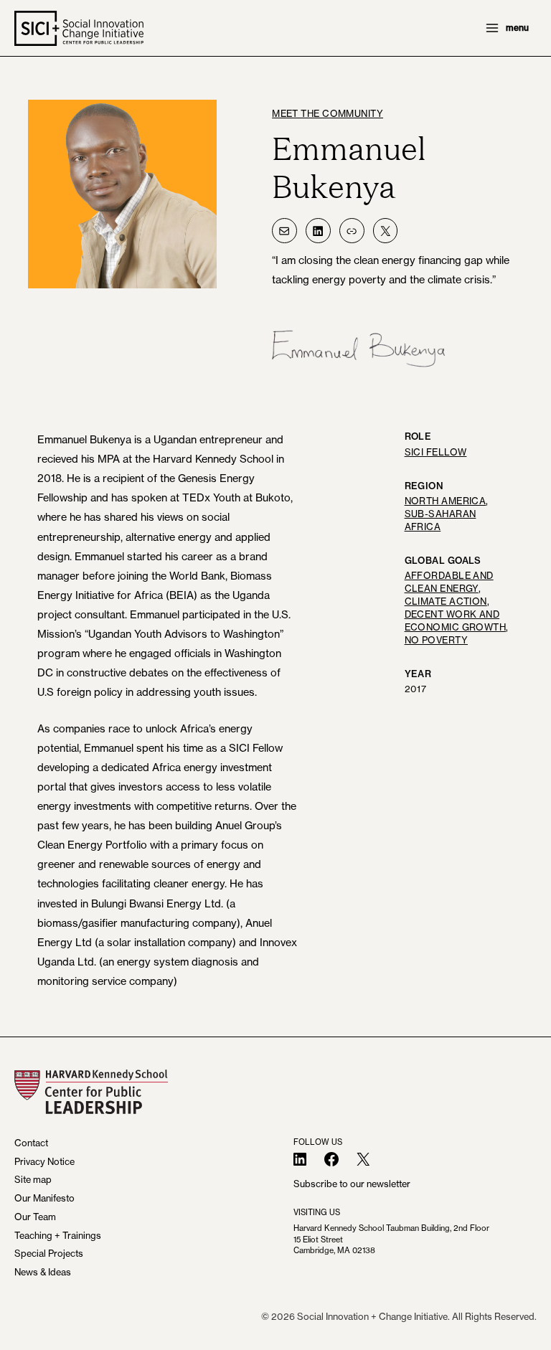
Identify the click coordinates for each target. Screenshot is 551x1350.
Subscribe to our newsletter (351, 1184)
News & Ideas (42, 1272)
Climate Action (446, 601)
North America (445, 501)
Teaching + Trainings (57, 1235)
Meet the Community (327, 113)
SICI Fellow (436, 452)
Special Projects (48, 1253)
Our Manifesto (44, 1198)
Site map (33, 1179)
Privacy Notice (44, 1161)
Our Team (35, 1217)
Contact (31, 1143)
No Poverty (436, 640)
